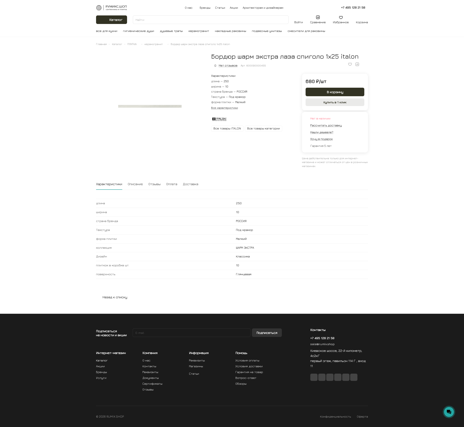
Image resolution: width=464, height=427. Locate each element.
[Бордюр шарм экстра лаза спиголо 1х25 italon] (150, 106)
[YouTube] (345, 377)
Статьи (194, 373)
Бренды (101, 372)
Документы (150, 378)
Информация (199, 353)
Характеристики (109, 184)
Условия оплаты (247, 360)
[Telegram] (337, 377)
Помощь (241, 353)
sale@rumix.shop (322, 344)
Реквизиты (150, 372)
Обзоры (240, 383)
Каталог (102, 360)
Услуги (101, 378)
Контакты (149, 366)
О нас (146, 360)
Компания (150, 353)
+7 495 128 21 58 (353, 7)
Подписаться (266, 333)
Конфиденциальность (335, 416)
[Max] (322, 377)
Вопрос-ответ (245, 378)
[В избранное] (350, 64)
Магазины (196, 366)
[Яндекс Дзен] (353, 377)
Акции (100, 366)
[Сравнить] (357, 64)
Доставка (190, 184)
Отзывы (154, 184)
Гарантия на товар (249, 372)
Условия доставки (249, 366)
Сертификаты (152, 383)
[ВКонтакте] (314, 377)
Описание (135, 184)
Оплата (171, 184)
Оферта (362, 416)
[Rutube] (330, 377)
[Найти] (284, 19)
